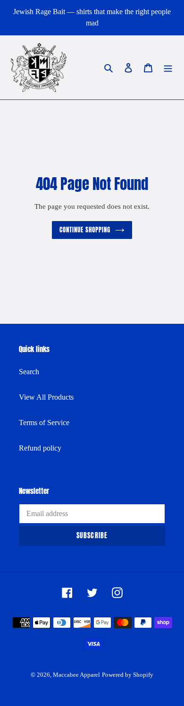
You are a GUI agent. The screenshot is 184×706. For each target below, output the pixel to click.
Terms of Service (44, 423)
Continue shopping (85, 229)
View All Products (46, 397)
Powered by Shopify (127, 674)
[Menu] (168, 67)
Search (29, 372)
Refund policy (40, 448)
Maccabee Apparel (76, 674)
